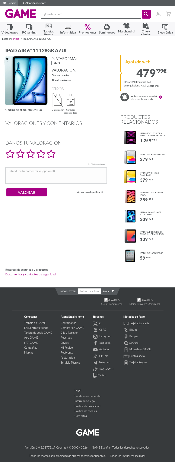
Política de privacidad (87, 406)
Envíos (65, 342)
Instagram (104, 336)
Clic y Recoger (69, 332)
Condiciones (153, 85)
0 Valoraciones (61, 80)
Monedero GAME (140, 349)
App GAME (31, 337)
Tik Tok (103, 356)
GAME (20, 13)
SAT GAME (31, 342)
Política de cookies (85, 411)
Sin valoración (61, 75)
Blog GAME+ (106, 369)
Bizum (133, 329)
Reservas (66, 337)
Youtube (103, 349)
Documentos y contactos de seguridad (30, 274)
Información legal (84, 401)
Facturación (68, 357)
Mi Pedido (67, 347)
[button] (146, 14)
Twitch (101, 375)
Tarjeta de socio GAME (38, 332)
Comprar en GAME (72, 327)
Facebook (104, 342)
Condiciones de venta (87, 396)
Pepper (133, 336)
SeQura (134, 342)
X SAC (102, 329)
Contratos (80, 416)
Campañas (30, 347)
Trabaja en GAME (35, 323)
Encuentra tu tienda (36, 327)
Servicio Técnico (70, 362)
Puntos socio (137, 356)
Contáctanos (68, 323)
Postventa (67, 352)
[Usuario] (158, 14)
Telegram (104, 362)
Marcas (28, 352)
